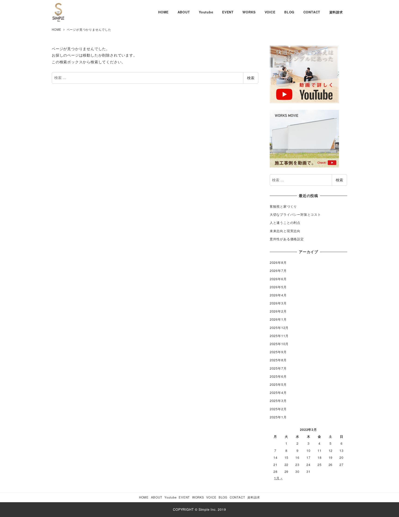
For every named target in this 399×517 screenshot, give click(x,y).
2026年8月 (278, 262)
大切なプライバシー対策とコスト (295, 214)
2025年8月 (278, 360)
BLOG (223, 497)
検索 (250, 77)
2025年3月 (278, 400)
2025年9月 (278, 352)
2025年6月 (278, 376)
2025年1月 (278, 417)
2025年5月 (278, 384)
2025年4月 (278, 392)
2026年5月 (278, 287)
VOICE (211, 497)
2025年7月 (278, 368)
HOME (144, 497)
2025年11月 (279, 335)
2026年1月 (278, 319)
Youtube (170, 497)
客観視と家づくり (283, 206)
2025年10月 (279, 343)
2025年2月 (278, 409)
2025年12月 (279, 327)
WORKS (198, 497)
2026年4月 (278, 295)
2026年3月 (278, 303)
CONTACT (237, 497)
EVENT (184, 497)
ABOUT (156, 497)
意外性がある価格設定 (287, 239)
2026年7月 (278, 270)
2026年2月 (278, 311)
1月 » (278, 478)
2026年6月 (278, 279)
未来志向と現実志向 (285, 230)
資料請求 (253, 497)
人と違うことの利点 (285, 222)
